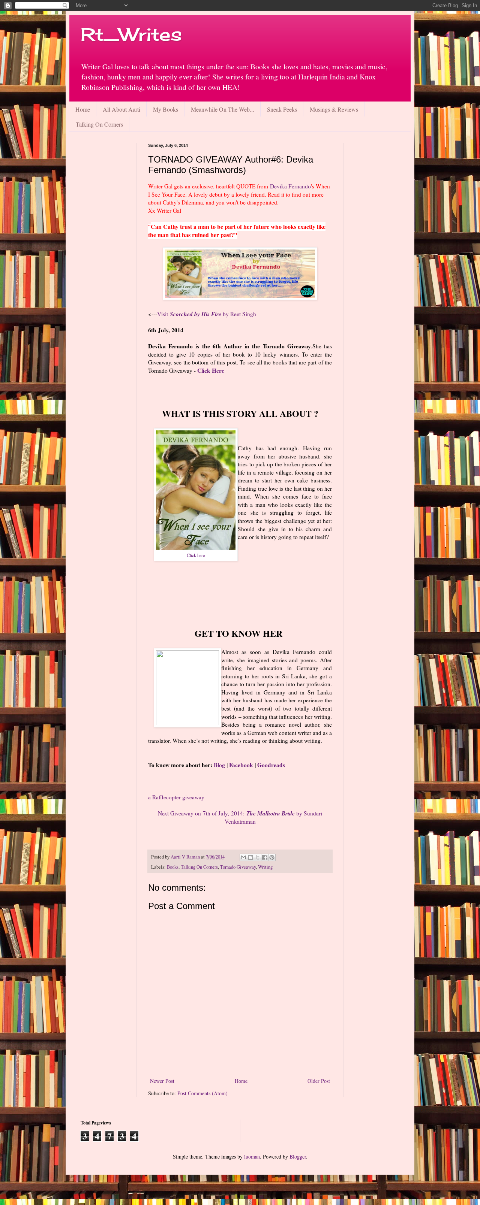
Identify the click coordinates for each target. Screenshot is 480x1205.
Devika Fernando (290, 186)
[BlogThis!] (250, 857)
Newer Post (162, 1080)
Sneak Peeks (282, 109)
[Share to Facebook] (264, 857)
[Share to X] (257, 857)
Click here (196, 555)
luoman (252, 1156)
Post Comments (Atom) (202, 1093)
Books (172, 867)
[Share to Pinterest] (272, 857)
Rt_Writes (131, 34)
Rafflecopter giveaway (176, 797)
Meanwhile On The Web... (222, 109)
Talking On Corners (99, 124)
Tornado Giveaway (238, 867)
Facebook (242, 765)
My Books (165, 109)
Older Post (319, 1080)
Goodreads (271, 765)
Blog (219, 765)
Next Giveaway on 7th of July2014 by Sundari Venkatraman (240, 817)
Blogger (298, 1156)
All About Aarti (121, 109)
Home (82, 109)
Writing (265, 867)
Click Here (210, 370)
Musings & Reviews (334, 109)
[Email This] (243, 857)
